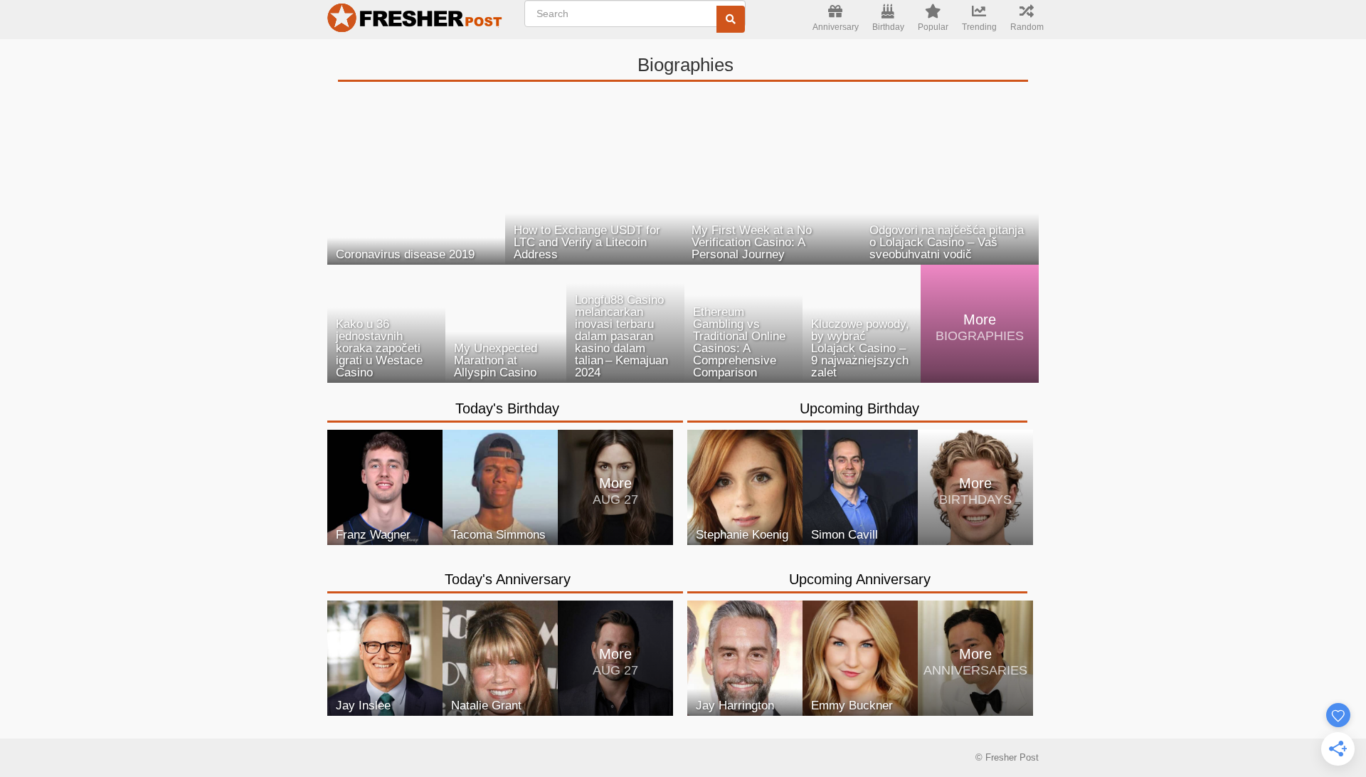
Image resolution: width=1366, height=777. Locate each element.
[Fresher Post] (417, 20)
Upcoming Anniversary (860, 579)
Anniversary (835, 27)
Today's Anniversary (508, 579)
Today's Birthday (507, 408)
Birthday (888, 27)
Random (1027, 27)
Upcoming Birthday (859, 408)
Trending (979, 27)
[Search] (730, 19)
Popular (933, 27)
